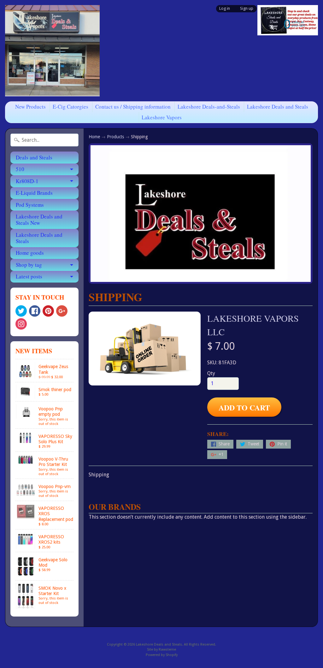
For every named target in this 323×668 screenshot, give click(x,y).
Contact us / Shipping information (133, 106)
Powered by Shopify (162, 655)
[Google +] (62, 311)
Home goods (30, 252)
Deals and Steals (34, 157)
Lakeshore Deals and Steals (277, 106)
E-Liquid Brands (34, 192)
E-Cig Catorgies (70, 106)
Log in (224, 9)
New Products (30, 106)
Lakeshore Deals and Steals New (39, 219)
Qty (211, 373)
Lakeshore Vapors (162, 117)
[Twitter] (21, 311)
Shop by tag (29, 264)
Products (115, 136)
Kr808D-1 (27, 181)
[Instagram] (21, 324)
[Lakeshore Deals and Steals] (52, 50)
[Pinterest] (48, 311)
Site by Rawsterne (161, 649)
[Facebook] (34, 311)
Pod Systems (30, 204)
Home (94, 136)
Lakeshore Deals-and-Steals (209, 106)
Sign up (246, 9)
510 (20, 169)
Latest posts (29, 276)
